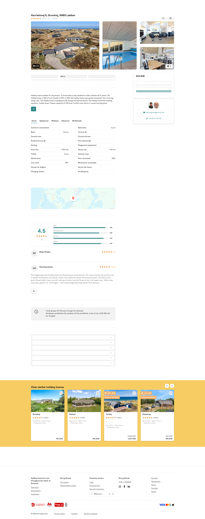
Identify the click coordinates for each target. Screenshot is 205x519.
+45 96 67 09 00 (154, 118)
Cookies (74, 514)
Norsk (153, 485)
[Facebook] (124, 486)
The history (64, 482)
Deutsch (154, 478)
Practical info (94, 486)
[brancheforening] (38, 506)
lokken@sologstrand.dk (154, 112)
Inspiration (35, 494)
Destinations (36, 491)
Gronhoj (36, 414)
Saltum (72, 414)
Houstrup (146, 414)
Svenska (154, 488)
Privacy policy (59, 514)
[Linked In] (129, 486)
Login (91, 482)
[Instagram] (120, 486)
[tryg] (59, 506)
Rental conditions (90, 514)
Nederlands (155, 481)
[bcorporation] (66, 506)
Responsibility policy (68, 486)
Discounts (35, 487)
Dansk (153, 492)
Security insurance (96, 489)
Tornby (109, 414)
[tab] (40, 411)
